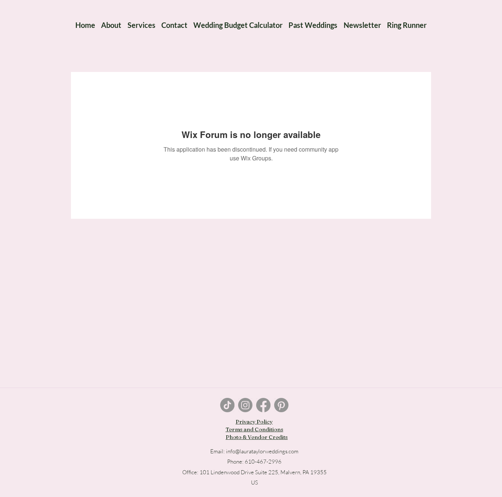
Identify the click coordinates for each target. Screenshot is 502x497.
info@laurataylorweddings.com (262, 451)
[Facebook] (263, 405)
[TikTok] (227, 405)
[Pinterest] (281, 405)
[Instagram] (245, 405)
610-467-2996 (263, 461)
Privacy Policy (254, 421)
